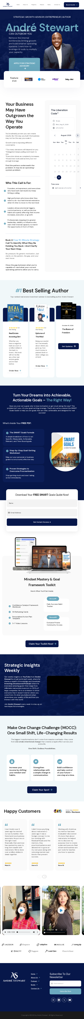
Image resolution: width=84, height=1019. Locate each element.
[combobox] (67, 188)
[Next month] (77, 135)
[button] (61, 124)
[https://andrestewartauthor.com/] (8, 4)
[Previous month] (55, 135)
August (63, 135)
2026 (69, 135)
